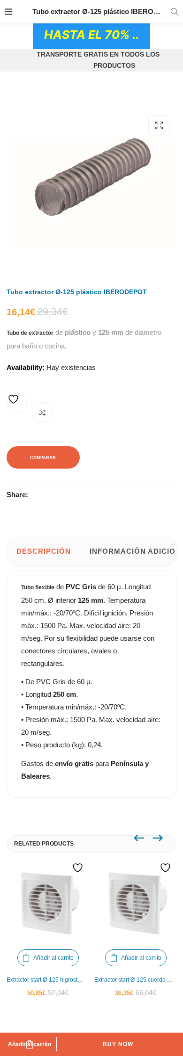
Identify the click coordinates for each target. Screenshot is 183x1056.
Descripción (43, 551)
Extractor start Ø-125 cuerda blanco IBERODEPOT (135, 979)
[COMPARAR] (42, 412)
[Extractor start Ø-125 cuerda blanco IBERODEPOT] (135, 903)
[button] (158, 125)
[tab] (43, 551)
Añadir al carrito (29, 1044)
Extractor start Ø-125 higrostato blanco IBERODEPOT (48, 979)
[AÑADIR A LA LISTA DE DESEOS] (17, 403)
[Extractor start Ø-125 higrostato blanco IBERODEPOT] (48, 903)
